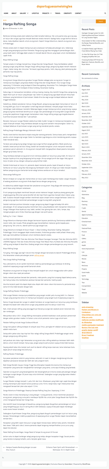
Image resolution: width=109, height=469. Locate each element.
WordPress (86, 464)
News (83, 262)
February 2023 (86, 174)
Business (85, 201)
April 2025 (85, 144)
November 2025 (87, 120)
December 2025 (87, 117)
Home (6, 13)
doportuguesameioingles (54, 6)
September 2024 (87, 167)
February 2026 (86, 110)
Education (85, 218)
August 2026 (86, 89)
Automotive (85, 194)
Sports (84, 276)
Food (83, 235)
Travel (57, 13)
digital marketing (87, 215)
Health (84, 245)
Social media (86, 272)
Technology (85, 279)
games (84, 242)
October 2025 (86, 123)
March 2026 (86, 106)
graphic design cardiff (90, 330)
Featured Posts (86, 228)
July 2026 (85, 93)
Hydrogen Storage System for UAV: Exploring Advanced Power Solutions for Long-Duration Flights (93, 35)
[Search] (105, 13)
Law (83, 252)
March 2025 (86, 147)
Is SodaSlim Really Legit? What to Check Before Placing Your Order (92, 50)
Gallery (23, 13)
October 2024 (86, 164)
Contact (78, 13)
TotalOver (85, 337)
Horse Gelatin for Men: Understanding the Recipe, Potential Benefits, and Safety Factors (94, 43)
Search (101, 21)
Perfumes (85, 265)
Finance (84, 232)
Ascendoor (68, 464)
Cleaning (84, 204)
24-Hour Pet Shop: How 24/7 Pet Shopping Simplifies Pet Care (92, 55)
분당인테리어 (87, 332)
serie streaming (87, 307)
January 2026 (86, 113)
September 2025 (87, 127)
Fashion (84, 225)
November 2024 (87, 161)
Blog (4, 20)
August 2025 (86, 130)
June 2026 (85, 96)
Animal (84, 191)
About (14, 13)
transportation (86, 286)
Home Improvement (88, 249)
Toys (83, 282)
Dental (84, 211)
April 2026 (85, 103)
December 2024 (87, 157)
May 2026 (85, 100)
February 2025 (86, 150)
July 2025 (85, 133)
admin (7, 28)
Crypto (84, 208)
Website (84, 293)
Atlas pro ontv (87, 317)
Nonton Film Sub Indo (90, 327)
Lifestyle (35, 13)
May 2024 (85, 171)
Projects (45, 13)
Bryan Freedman (88, 335)
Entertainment (86, 221)
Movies (84, 259)
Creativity (68, 13)
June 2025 (85, 137)
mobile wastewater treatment (93, 325)
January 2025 (86, 154)
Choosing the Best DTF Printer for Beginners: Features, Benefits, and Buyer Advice (92, 62)
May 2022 (85, 177)
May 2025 (85, 140)
